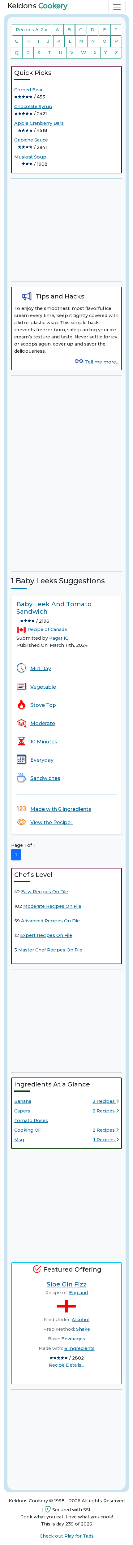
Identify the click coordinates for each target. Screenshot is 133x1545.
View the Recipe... (51, 822)
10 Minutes (43, 742)
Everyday (42, 760)
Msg (19, 1139)
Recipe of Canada (47, 629)
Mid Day (40, 668)
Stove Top (43, 705)
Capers (22, 1111)
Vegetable (43, 687)
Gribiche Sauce (31, 140)
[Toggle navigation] (117, 7)
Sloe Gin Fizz (67, 1284)
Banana (22, 1101)
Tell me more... (102, 362)
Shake (83, 1329)
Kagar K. (58, 638)
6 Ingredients (79, 1348)
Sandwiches (45, 778)
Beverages (73, 1339)
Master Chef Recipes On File (50, 950)
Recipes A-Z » (31, 30)
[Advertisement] (66, 230)
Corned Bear (28, 90)
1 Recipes (104, 1139)
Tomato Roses (31, 1120)
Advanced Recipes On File (50, 921)
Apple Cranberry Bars (39, 123)
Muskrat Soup (30, 157)
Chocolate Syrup (33, 106)
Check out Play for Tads (67, 1536)
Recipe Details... (66, 1365)
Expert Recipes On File (46, 935)
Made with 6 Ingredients (60, 809)
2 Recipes (104, 1101)
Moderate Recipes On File (52, 906)
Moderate (42, 723)
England (78, 1292)
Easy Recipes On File (44, 891)
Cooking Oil (27, 1130)
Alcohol (80, 1319)
